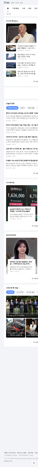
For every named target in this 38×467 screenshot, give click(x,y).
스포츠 (17, 3)
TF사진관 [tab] (10, 292)
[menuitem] (8, 8)
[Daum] (5, 2)
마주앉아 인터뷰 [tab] (12, 108)
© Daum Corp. (8, 461)
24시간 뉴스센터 (21, 452)
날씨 (21, 3)
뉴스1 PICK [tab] (20, 292)
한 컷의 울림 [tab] (30, 292)
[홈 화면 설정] (34, 463)
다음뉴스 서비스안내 (9, 452)
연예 (12, 3)
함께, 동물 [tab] (31, 108)
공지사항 (30, 452)
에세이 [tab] (23, 108)
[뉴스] (8, 2)
